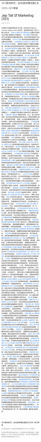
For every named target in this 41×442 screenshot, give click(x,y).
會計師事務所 (31, 87)
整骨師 (27, 370)
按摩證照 (4, 384)
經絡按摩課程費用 (20, 87)
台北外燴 (32, 322)
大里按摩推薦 (27, 407)
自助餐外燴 (16, 108)
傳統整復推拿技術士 (25, 379)
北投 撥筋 (33, 204)
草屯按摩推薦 (19, 101)
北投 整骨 (20, 62)
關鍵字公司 (18, 69)
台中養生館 (9, 347)
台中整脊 (16, 94)
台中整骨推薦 (17, 347)
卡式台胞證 (14, 133)
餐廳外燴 (14, 172)
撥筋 (8, 197)
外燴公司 (36, 80)
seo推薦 (25, 42)
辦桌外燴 (4, 345)
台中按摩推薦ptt (7, 247)
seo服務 (26, 80)
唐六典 (35, 208)
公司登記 (11, 58)
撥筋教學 (28, 279)
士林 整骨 (32, 71)
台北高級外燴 (11, 252)
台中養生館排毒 (22, 208)
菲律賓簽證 (9, 94)
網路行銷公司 (23, 384)
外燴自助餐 (13, 281)
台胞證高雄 (23, 188)
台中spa (14, 322)
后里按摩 (33, 108)
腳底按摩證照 (12, 222)
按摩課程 (19, 254)
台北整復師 (18, 42)
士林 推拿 (25, 69)
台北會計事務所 (11, 279)
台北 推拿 (15, 384)
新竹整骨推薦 (25, 32)
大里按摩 (18, 192)
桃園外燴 (4, 286)
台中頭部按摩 (34, 370)
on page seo (24, 108)
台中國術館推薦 (6, 217)
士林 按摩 (26, 226)
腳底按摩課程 (34, 131)
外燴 (12, 32)
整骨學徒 (15, 48)
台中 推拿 (22, 238)
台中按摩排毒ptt (34, 149)
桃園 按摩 (26, 254)
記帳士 (30, 334)
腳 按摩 (18, 147)
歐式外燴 (31, 55)
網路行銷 (11, 327)
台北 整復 (31, 42)
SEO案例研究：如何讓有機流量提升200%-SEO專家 (20, 6)
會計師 (24, 96)
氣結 (16, 195)
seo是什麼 (29, 142)
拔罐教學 (16, 188)
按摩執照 (15, 229)
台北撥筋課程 (8, 306)
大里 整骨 (20, 322)
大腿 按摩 (8, 108)
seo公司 (16, 151)
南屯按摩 (4, 133)
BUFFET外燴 (17, 39)
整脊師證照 (30, 229)
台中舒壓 (8, 110)
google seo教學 (7, 151)
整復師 (22, 94)
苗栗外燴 (22, 165)
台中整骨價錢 (6, 322)
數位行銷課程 (23, 375)
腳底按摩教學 (27, 284)
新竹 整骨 (26, 204)
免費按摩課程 (15, 131)
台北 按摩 (34, 62)
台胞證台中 (25, 58)
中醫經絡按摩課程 (25, 169)
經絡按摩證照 (18, 80)
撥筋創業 (13, 64)
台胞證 (13, 160)
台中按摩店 (12, 343)
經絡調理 (27, 62)
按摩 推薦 (28, 313)
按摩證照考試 (22, 252)
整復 (28, 110)
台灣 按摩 (19, 204)
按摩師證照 (32, 384)
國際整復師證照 (6, 238)
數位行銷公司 (6, 172)
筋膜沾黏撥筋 (17, 247)
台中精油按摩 (34, 236)
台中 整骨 (23, 110)
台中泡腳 (18, 58)
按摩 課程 (27, 153)
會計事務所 (27, 35)
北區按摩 (8, 48)
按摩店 (24, 167)
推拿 (35, 101)
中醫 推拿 (28, 304)
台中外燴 (33, 254)
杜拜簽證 (16, 238)
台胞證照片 (31, 320)
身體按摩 (30, 366)
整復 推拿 (18, 327)
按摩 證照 (8, 229)
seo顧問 (17, 32)
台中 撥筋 (11, 195)
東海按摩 (8, 44)
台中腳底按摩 (18, 153)
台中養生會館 (28, 101)
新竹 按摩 (22, 142)
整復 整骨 (16, 357)
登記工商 (32, 325)
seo (26, 55)
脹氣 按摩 (6, 400)
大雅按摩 (8, 115)
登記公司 (26, 347)
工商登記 (8, 258)
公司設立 (31, 167)
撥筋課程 (9, 165)
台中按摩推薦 (31, 96)
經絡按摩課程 (6, 160)
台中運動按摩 (34, 226)
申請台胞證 (31, 402)
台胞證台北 (7, 144)
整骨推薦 (26, 309)
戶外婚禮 (34, 121)
